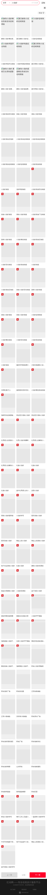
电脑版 (34, 889)
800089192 (25, 892)
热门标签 (12, 889)
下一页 (37, 875)
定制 (43, 3)
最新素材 (24, 889)
